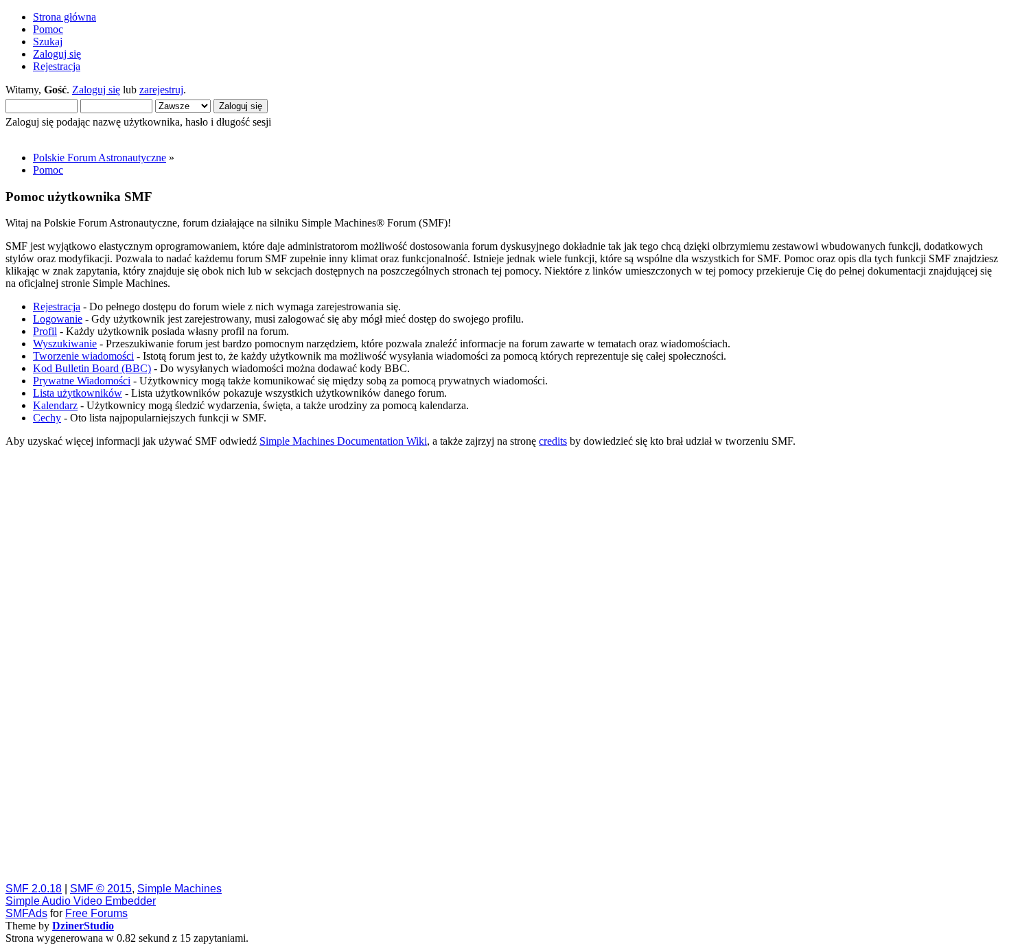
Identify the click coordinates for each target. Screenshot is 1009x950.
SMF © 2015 (101, 888)
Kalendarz (55, 405)
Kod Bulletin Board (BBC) (92, 368)
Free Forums (96, 913)
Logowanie (57, 319)
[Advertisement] (417, 664)
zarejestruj (161, 89)
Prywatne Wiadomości (81, 380)
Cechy (47, 418)
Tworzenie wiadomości (83, 356)
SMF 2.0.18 (33, 888)
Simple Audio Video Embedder (80, 901)
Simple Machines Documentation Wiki (343, 441)
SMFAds (26, 913)
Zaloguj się (96, 89)
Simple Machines (179, 888)
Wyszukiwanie (65, 343)
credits (553, 441)
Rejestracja (56, 306)
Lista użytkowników (77, 393)
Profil (45, 331)
